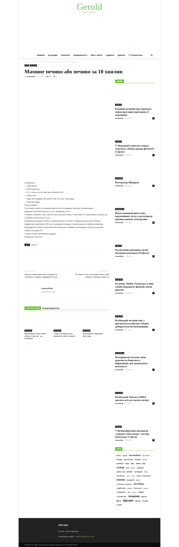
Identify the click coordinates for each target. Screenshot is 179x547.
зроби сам (121, 472)
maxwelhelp (31, 76)
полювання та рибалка (124, 484)
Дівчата (121, 55)
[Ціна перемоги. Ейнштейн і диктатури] (96, 322)
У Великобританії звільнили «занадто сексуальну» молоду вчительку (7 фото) (132, 433)
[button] (152, 55)
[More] (49, 259)
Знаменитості (80, 55)
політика (139, 484)
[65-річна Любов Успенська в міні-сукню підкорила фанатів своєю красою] (135, 271)
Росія (119, 455)
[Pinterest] (38, 259)
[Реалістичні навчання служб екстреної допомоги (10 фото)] (135, 237)
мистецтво (121, 476)
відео (127, 463)
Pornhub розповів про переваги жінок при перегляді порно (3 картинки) (133, 111)
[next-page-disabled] (29, 343)
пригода (129, 488)
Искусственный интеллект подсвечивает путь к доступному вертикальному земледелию (134, 216)
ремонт (146, 488)
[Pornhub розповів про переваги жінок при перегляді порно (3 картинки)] (135, 96)
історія (145, 501)
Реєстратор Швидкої (127, 182)
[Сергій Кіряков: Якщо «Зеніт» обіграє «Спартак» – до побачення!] (37, 322)
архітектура (128, 459)
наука (133, 476)
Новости (118, 105)
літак (146, 472)
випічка (34, 245)
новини (121, 479)
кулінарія (138, 472)
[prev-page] (26, 343)
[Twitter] (32, 259)
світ (128, 492)
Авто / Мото (96, 55)
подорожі (130, 480)
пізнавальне (138, 488)
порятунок (121, 488)
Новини (41, 55)
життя (133, 468)
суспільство (121, 496)
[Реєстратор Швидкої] (135, 169)
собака (134, 492)
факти (144, 496)
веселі (145, 459)
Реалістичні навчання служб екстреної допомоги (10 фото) (132, 251)
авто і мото (146, 455)
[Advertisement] (89, 34)
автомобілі (135, 455)
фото (119, 500)
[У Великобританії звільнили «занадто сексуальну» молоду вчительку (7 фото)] (135, 418)
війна (132, 463)
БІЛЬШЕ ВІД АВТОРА (50, 308)
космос (130, 472)
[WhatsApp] (43, 259)
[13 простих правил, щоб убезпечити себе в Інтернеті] (67, 322)
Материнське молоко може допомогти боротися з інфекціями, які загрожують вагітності (131, 362)
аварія (124, 455)
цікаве (128, 500)
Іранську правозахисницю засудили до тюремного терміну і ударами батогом (41, 275)
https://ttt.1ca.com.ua (48, 292)
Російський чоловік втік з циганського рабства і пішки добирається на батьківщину (132, 323)
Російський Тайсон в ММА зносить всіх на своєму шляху (132, 399)
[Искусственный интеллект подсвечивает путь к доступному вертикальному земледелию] (135, 200)
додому (27, 62)
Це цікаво (53, 55)
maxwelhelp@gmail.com (84, 536)
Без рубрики (119, 209)
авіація (119, 459)
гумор (120, 467)
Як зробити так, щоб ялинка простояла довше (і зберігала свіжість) (92, 275)
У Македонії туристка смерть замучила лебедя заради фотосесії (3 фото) (134, 148)
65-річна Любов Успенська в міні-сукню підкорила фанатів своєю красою (134, 286)
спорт (141, 492)
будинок (138, 459)
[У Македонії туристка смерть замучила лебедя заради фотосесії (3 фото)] (135, 133)
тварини (134, 496)
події (137, 480)
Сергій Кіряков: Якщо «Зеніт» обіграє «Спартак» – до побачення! (35, 336)
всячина (120, 463)
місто (128, 476)
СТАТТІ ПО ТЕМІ (32, 308)
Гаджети (110, 55)
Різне (34, 62)
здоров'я (140, 468)
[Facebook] (26, 259)
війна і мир (140, 463)
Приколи (65, 55)
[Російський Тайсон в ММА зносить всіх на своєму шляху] (135, 384)
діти (127, 468)
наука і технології (143, 476)
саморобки (121, 492)
